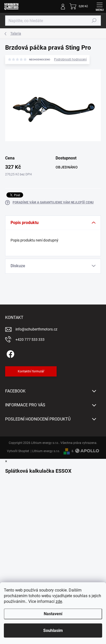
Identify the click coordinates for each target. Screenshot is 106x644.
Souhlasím (53, 630)
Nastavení (53, 613)
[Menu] (99, 6)
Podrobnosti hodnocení (70, 59)
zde (59, 601)
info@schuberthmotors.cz (36, 329)
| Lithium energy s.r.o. (44, 451)
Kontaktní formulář (31, 371)
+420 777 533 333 (30, 339)
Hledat (94, 20)
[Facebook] (9, 352)
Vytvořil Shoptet (18, 451)
